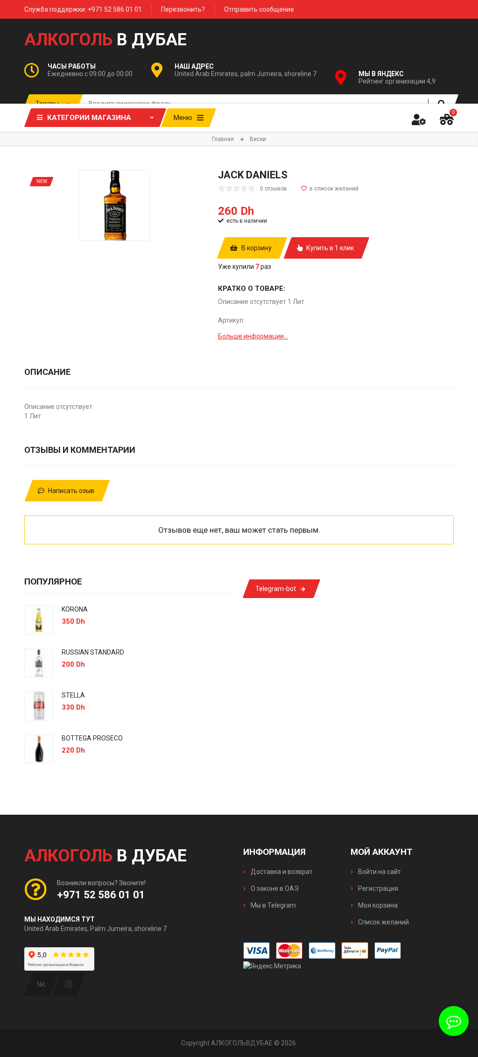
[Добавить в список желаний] (329, 188)
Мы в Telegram (272, 905)
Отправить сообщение (259, 9)
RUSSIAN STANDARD (93, 652)
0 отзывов (273, 188)
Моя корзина (377, 905)
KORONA (75, 609)
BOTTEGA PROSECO (92, 738)
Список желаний (383, 922)
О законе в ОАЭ (274, 888)
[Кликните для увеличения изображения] (114, 205)
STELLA (73, 695)
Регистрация (377, 888)
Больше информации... (253, 336)
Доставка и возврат (281, 871)
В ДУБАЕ (105, 39)
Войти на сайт (379, 871)
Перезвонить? (183, 9)
